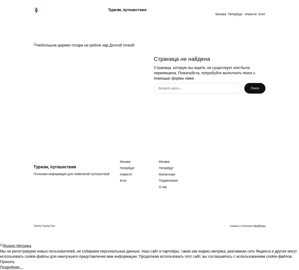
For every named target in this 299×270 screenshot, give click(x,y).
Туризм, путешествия (127, 10)
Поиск (255, 88)
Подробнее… (11, 267)
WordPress (259, 225)
